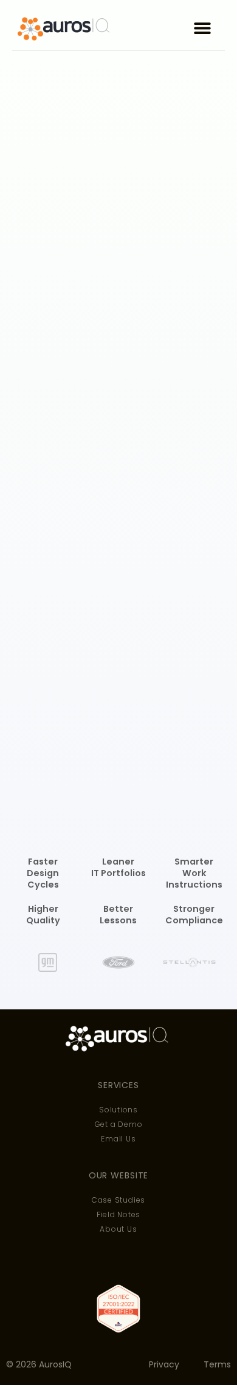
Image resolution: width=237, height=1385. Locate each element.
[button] (202, 28)
